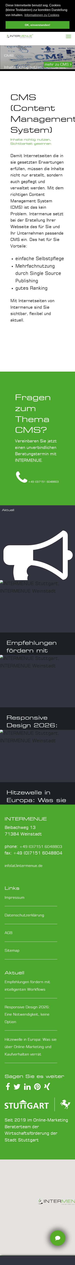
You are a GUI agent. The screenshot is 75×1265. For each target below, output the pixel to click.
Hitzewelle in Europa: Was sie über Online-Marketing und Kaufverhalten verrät (31, 1047)
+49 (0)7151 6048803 (40, 847)
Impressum (14, 898)
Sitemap (12, 950)
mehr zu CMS (57, 64)
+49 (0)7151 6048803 (43, 482)
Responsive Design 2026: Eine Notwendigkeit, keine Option (27, 1014)
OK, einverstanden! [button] (37, 24)
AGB (8, 933)
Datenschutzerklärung (24, 915)
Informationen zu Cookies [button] (41, 15)
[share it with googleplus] (37, 1088)
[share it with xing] (47, 1088)
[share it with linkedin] (27, 1088)
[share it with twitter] (17, 1088)
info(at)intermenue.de (23, 866)
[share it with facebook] (8, 1088)
